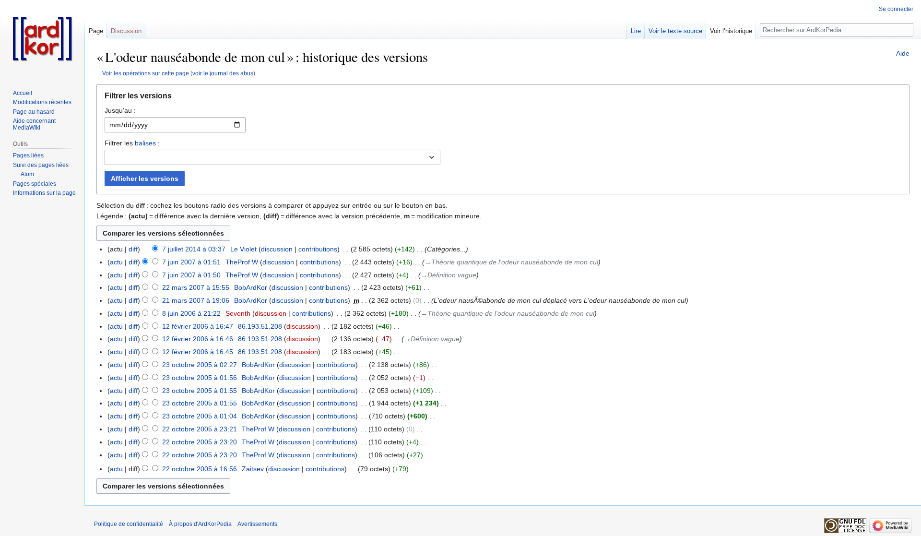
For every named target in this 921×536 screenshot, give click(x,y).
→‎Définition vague (448, 275)
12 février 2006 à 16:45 (197, 352)
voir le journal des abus (222, 73)
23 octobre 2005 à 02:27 (199, 365)
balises (145, 143)
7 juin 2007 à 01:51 (191, 262)
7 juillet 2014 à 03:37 (193, 249)
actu (116, 262)
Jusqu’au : (120, 110)
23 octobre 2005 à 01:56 (199, 377)
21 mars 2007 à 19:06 (195, 300)
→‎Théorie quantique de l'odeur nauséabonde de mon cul (511, 262)
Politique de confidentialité (128, 524)
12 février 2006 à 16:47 (197, 326)
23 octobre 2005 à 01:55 (199, 390)
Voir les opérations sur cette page (145, 73)
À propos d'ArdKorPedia (200, 524)
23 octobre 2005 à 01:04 (199, 416)
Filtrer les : (132, 143)
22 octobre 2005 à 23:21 (199, 429)
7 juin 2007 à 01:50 (191, 275)
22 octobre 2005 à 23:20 (199, 442)
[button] (503, 98)
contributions (317, 249)
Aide (902, 53)
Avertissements (257, 524)
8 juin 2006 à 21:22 (191, 313)
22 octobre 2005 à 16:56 (199, 469)
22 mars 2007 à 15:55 (195, 287)
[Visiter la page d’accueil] (42, 38)
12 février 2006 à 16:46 (197, 339)
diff (133, 249)
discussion (277, 249)
